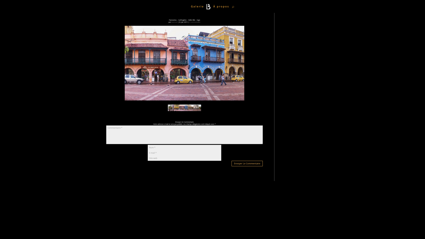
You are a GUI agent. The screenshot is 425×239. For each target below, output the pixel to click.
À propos (221, 7)
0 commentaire (194, 22)
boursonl (174, 22)
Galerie (197, 7)
